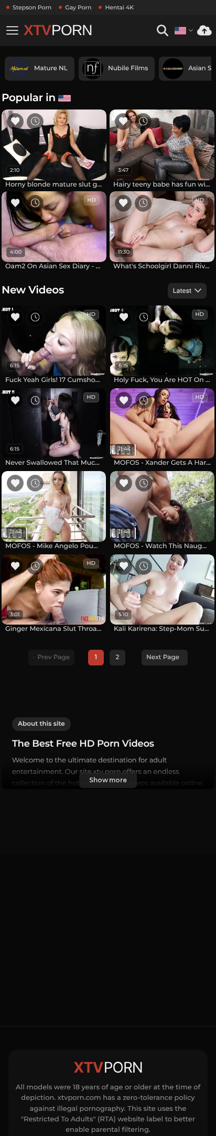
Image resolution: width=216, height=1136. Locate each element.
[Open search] (162, 30)
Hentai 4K (119, 7)
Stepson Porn (32, 7)
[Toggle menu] (12, 30)
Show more (108, 780)
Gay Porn (78, 7)
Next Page (162, 657)
